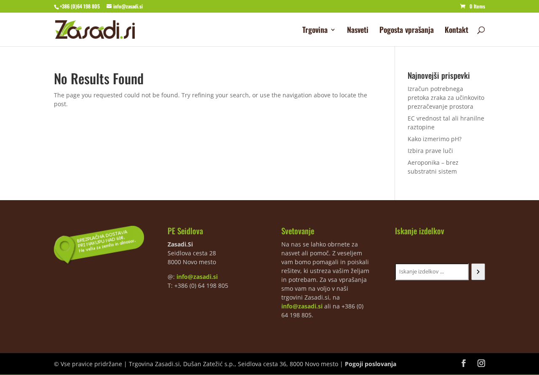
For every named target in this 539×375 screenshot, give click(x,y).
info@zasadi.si (197, 277)
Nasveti (357, 31)
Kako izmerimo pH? (435, 139)
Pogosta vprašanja (406, 31)
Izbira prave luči (430, 151)
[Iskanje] (478, 271)
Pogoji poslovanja (370, 364)
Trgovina (315, 31)
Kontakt (456, 31)
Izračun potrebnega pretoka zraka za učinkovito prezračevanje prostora (446, 97)
